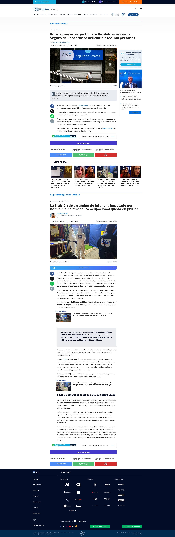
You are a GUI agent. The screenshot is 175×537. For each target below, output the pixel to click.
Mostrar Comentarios (83, 143)
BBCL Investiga (94, 14)
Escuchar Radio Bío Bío (131, 2)
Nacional (43, 14)
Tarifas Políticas (38, 525)
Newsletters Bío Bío (90, 2)
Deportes (69, 14)
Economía (62, 14)
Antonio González (62, 213)
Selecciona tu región (42, 2)
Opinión (85, 14)
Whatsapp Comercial (101, 526)
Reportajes (36, 513)
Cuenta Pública (107, 128)
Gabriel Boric (83, 105)
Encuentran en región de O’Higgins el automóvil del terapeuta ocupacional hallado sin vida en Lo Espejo (92, 384)
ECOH (65, 359)
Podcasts (35, 14)
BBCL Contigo (104, 14)
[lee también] (64, 317)
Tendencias (77, 14)
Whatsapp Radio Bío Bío (133, 526)
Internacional (52, 14)
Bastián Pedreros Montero (61, 42)
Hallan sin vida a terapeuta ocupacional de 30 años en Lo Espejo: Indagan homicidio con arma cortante (93, 315)
